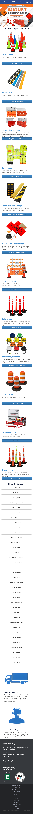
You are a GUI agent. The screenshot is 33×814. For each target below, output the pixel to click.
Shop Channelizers (16, 479)
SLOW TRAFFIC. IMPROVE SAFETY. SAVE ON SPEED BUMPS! (15, 749)
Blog (16, 806)
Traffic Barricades (9, 281)
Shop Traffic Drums (17, 403)
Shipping (16, 800)
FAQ (16, 797)
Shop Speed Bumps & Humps (17, 214)
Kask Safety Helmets (11, 357)
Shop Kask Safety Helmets (17, 365)
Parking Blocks (8, 92)
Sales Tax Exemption (16, 795)
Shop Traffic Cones (17, 63)
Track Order (16, 808)
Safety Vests (7, 168)
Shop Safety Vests (16, 177)
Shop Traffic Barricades (17, 290)
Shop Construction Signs (16, 252)
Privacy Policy (16, 787)
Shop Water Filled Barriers (17, 139)
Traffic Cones (7, 54)
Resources (16, 802)
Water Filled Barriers (11, 130)
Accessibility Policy (16, 789)
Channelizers (7, 470)
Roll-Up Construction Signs (13, 243)
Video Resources (16, 804)
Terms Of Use (16, 791)
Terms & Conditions (16, 785)
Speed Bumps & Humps (12, 206)
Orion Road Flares (9, 432)
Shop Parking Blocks (17, 101)
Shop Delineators (17, 328)
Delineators (7, 319)
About (16, 798)
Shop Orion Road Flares (17, 441)
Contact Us (16, 793)
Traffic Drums (8, 394)
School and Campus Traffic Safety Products (13, 755)
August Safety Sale (9, 761)
